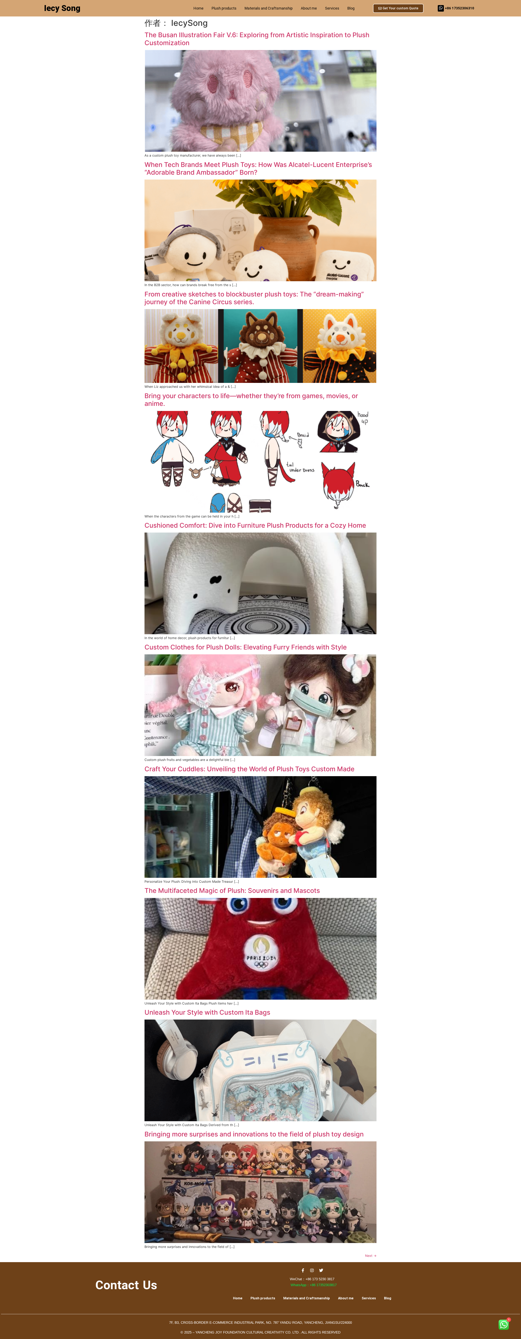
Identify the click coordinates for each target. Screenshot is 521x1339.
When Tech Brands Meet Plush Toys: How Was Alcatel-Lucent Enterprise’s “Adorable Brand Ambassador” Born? (258, 168)
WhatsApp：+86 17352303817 (314, 1285)
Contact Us (126, 1285)
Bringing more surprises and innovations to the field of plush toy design (254, 1134)
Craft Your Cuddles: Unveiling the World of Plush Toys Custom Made (249, 769)
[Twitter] (321, 1270)
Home (199, 8)
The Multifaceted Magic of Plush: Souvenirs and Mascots (232, 890)
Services (332, 8)
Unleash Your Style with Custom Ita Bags (207, 1012)
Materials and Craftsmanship (269, 8)
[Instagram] (312, 1270)
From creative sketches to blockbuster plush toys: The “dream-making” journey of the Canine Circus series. (254, 298)
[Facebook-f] (303, 1270)
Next (371, 1256)
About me (309, 8)
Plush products (224, 8)
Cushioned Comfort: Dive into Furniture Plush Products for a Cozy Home (255, 525)
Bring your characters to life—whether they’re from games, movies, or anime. (251, 399)
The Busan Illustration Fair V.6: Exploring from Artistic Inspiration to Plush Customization (256, 39)
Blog (351, 8)
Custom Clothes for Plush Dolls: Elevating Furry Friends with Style (245, 647)
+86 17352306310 (459, 8)
